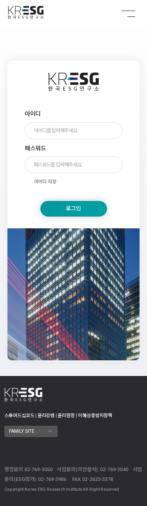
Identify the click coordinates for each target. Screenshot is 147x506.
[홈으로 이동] (26, 12)
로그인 (73, 208)
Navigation (123, 13)
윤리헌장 (66, 415)
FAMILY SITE (22, 431)
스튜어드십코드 (19, 415)
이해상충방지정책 (95, 415)
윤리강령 (46, 415)
